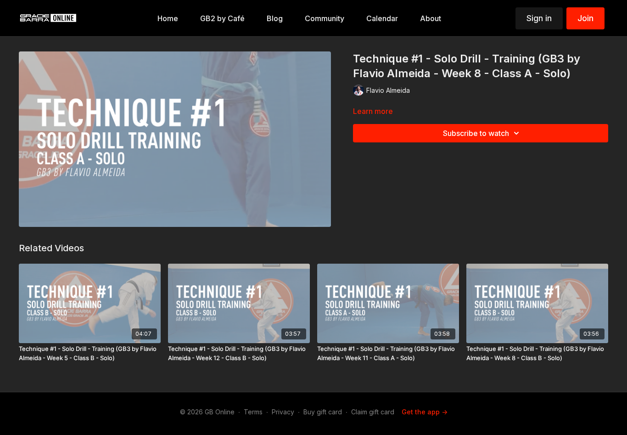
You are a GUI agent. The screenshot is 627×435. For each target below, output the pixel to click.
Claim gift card (372, 412)
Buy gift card (322, 412)
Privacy (283, 412)
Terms (253, 412)
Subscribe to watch (476, 133)
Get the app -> (425, 412)
